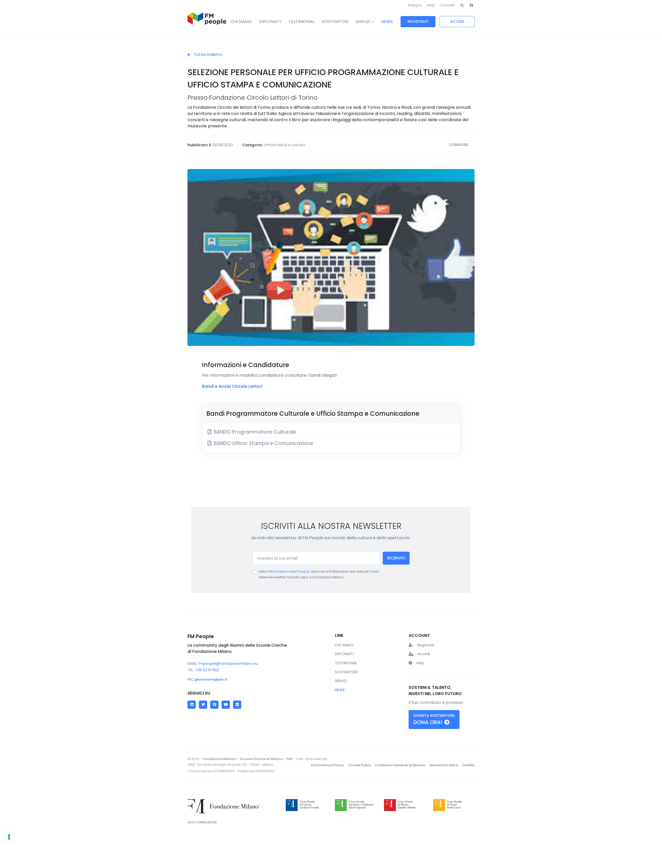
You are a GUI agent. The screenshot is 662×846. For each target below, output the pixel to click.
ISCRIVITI (396, 558)
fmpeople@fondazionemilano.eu (228, 663)
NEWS (387, 22)
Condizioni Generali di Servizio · (401, 765)
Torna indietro (207, 54)
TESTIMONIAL (301, 22)
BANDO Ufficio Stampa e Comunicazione (263, 443)
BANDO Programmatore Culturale (254, 431)
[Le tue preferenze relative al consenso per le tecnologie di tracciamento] (9, 837)
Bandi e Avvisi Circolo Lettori (232, 386)
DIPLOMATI (270, 22)
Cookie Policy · (361, 765)
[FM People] (206, 22)
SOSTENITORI (335, 22)
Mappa (415, 5)
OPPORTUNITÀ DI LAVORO (284, 145)
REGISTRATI (418, 21)
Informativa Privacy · (329, 765)
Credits (468, 765)
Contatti (447, 5)
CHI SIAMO (241, 22)
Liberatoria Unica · (445, 765)
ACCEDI (457, 21)
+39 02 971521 (207, 670)
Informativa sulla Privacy (288, 571)
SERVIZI (363, 22)
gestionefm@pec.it (210, 679)
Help (431, 5)
